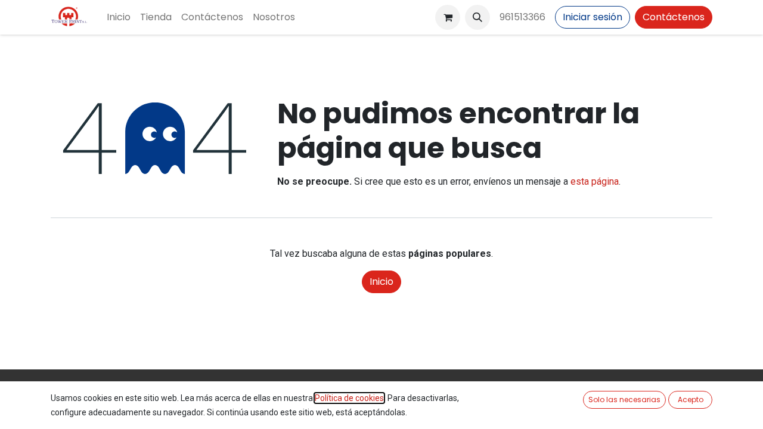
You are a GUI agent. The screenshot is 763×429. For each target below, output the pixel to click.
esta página (594, 181)
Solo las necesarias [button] (624, 399)
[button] (477, 17)
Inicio (381, 281)
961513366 (522, 17)
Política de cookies (349, 398)
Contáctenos (674, 17)
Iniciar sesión (592, 17)
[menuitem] (118, 17)
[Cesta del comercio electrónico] (447, 17)
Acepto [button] (690, 399)
